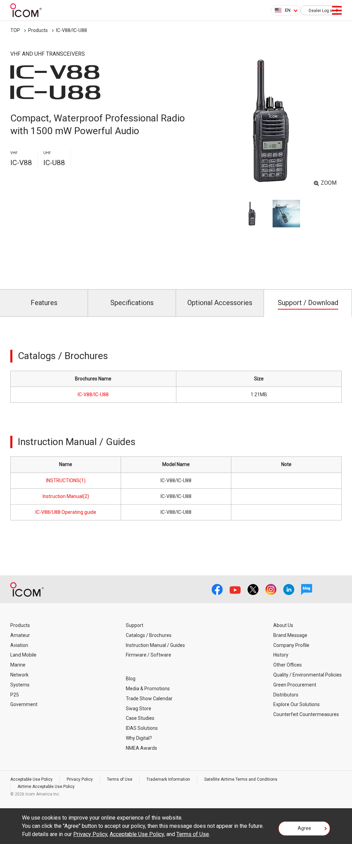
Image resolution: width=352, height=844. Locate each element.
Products (38, 30)
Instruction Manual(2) (66, 496)
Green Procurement (294, 685)
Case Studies (140, 718)
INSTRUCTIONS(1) (66, 480)
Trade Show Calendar (149, 698)
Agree (304, 828)
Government (23, 704)
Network (19, 675)
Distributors (285, 694)
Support (134, 625)
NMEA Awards (141, 748)
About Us (283, 625)
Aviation (19, 645)
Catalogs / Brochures (149, 635)
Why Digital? (139, 738)
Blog (130, 678)
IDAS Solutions (142, 728)
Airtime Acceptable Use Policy (46, 786)
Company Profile (291, 645)
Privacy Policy (80, 779)
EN (287, 10)
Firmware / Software (148, 655)
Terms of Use (119, 779)
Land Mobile (23, 655)
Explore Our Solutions (296, 704)
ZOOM (329, 183)
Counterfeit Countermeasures (306, 714)
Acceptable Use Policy (31, 779)
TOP (15, 30)
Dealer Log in (321, 10)
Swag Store (138, 708)
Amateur (20, 635)
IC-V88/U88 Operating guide (65, 512)
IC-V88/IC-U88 (93, 394)
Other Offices (287, 665)
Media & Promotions (148, 688)
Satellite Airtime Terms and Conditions (240, 779)
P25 (14, 694)
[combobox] (285, 10)
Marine (17, 665)
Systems (20, 685)
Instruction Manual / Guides (155, 645)
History (280, 655)
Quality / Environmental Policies (307, 675)
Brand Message (290, 635)
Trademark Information (168, 779)
